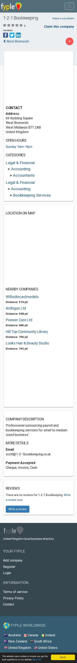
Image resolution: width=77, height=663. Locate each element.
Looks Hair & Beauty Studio (27, 343)
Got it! (63, 657)
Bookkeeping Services (32, 195)
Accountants (24, 175)
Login (7, 573)
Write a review (17, 509)
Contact (8, 604)
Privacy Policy (13, 598)
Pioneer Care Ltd (19, 320)
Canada (32, 635)
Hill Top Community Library (27, 332)
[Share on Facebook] (5, 35)
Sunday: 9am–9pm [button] (19, 147)
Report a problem (63, 18)
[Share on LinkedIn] (18, 35)
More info (36, 659)
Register (9, 567)
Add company (13, 560)
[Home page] (11, 6)
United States (47, 648)
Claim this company (59, 27)
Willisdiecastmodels (22, 297)
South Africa (42, 641)
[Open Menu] (69, 6)
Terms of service (15, 592)
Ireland (49, 635)
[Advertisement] (36, 79)
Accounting (20, 169)
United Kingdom (19, 648)
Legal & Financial (20, 162)
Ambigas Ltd (16, 308)
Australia (14, 635)
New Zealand (17, 641)
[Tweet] (11, 35)
